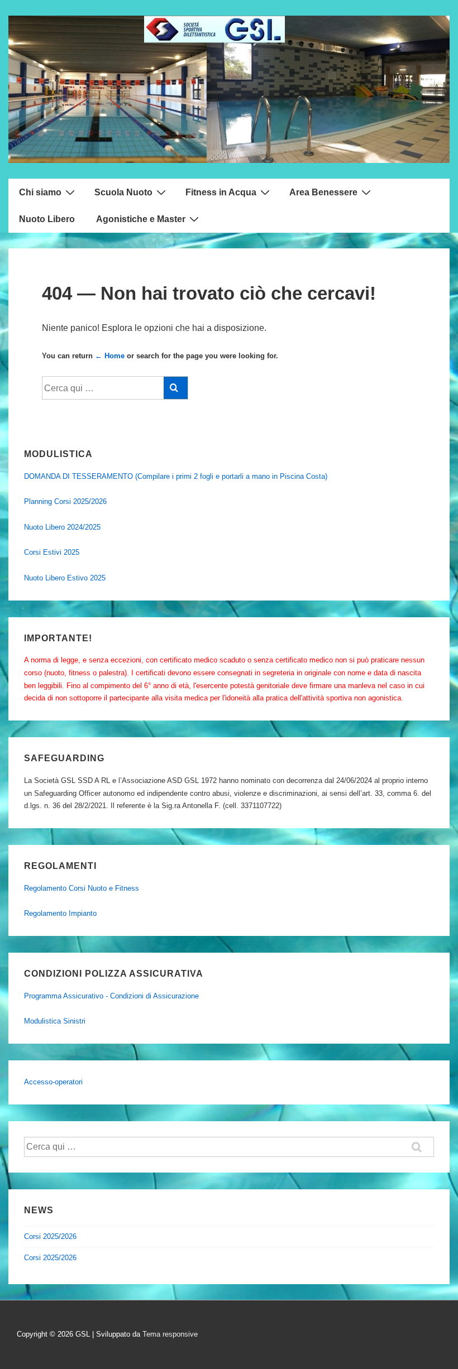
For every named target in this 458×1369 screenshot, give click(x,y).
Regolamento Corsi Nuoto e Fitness (81, 888)
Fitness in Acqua (220, 192)
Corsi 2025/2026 (50, 1236)
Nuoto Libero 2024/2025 (62, 527)
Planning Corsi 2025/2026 (65, 501)
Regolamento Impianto (60, 913)
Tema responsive (170, 1334)
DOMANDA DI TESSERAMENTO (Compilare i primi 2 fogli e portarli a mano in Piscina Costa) (175, 476)
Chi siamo (40, 192)
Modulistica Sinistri (54, 1021)
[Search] (176, 388)
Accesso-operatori (53, 1082)
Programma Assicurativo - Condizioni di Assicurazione (111, 996)
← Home (110, 356)
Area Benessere (323, 192)
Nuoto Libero (47, 219)
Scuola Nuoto (123, 192)
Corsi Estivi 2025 (51, 552)
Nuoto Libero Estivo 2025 (65, 578)
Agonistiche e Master (140, 219)
